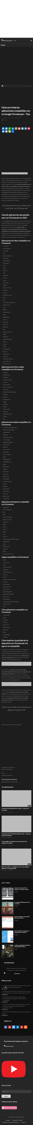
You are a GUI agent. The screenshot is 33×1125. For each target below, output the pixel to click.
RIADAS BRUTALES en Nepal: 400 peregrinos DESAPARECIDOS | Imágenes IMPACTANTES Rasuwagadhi (14, 998)
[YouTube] (9, 1027)
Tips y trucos (11, 117)
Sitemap (8, 1120)
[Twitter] (13, 1027)
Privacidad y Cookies (17, 1120)
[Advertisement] (16, 18)
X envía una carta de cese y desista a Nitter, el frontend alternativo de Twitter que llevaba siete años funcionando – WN (16, 1006)
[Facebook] (5, 1027)
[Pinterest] (21, 1027)
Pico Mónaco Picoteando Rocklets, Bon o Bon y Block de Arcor (17, 1012)
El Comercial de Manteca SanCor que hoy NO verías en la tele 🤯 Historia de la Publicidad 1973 (17, 986)
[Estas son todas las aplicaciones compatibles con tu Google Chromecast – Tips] (16, 798)
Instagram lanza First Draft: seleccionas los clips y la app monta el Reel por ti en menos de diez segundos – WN (17, 992)
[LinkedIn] (17, 1027)
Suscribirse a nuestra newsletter (10, 1122)
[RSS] (25, 1027)
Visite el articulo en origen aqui (9, 779)
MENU (3, 45)
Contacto (23, 1122)
